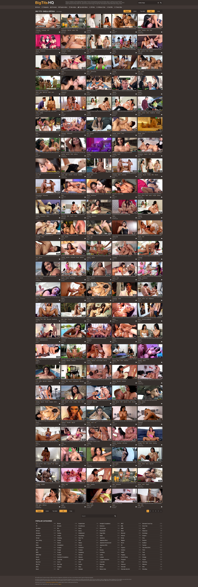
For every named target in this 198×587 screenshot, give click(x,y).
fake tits (69, 30)
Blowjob (59, 526)
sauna (63, 463)
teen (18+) (64, 216)
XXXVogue (89, 425)
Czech (58, 562)
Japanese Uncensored (105, 542)
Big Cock (38, 562)
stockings (38, 236)
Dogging (59, 566)
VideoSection (115, 136)
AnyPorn (37, 156)
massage (44, 30)
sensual (114, 133)
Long (158, 11)
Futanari (81, 550)
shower (67, 463)
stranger (158, 112)
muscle (114, 71)
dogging (51, 401)
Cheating (59, 538)
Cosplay (59, 547)
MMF (122, 528)
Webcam (144, 564)
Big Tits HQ (44, 3)
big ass (37, 51)
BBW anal (45, 92)
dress (139, 401)
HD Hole (92, 7)
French (80, 545)
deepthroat (152, 112)
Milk (122, 526)
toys (139, 505)
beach (119, 154)
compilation (42, 298)
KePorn (113, 280)
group (117, 463)
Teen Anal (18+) (146, 547)
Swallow (144, 542)
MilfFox (113, 53)
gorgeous (94, 216)
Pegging (123, 554)
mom (147, 51)
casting (63, 154)
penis (40, 505)
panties (158, 195)
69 (36, 526)
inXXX (113, 445)
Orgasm (123, 547)
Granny (80, 564)
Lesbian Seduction (104, 559)
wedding (140, 216)
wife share (125, 443)
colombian (38, 30)
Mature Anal (103, 569)
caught (154, 195)
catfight (88, 112)
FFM (48, 30)
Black (37, 569)
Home (37, 7)
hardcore (73, 360)
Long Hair (102, 562)
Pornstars (53, 7)
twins (37, 71)
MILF (153, 174)
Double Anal (82, 523)
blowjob (139, 339)
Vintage (144, 557)
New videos (72, 7)
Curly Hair (59, 559)
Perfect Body (124, 557)
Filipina (80, 542)
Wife (143, 566)
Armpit (37, 538)
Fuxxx (37, 301)
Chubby (59, 540)
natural (41, 278)
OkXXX (37, 136)
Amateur (38, 533)
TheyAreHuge (140, 32)
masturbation (39, 195)
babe (139, 51)
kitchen (114, 443)
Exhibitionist (82, 533)
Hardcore (102, 526)
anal (53, 92)
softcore (70, 174)
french (37, 422)
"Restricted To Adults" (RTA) (52, 582)
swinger (89, 154)
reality (119, 298)
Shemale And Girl (125, 569)
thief (151, 30)
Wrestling (144, 569)
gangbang (89, 339)
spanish (114, 92)
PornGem (63, 94)
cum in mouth (99, 360)
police (143, 195)
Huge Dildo (102, 533)
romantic (80, 174)
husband (92, 51)
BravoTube (63, 32)
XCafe (139, 115)
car (95, 422)
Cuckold (59, 554)
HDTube (88, 74)
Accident (38, 528)
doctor (139, 463)
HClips (113, 74)
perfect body (93, 71)
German (81, 554)
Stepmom (144, 530)
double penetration (44, 339)
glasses (82, 257)
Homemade (103, 528)
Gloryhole (81, 559)
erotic (63, 174)
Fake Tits (81, 538)
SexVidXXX (63, 218)
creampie (115, 257)
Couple (59, 552)
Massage (102, 564)
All (151, 11)
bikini (37, 133)
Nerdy (122, 538)
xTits (36, 197)
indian (139, 30)
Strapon (144, 535)
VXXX (62, 445)
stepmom (64, 422)
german (143, 51)
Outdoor (123, 550)
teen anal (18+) (39, 463)
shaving (155, 443)
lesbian (69, 51)
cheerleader (69, 133)
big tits (118, 133)
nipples (147, 484)
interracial (73, 257)
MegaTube (89, 115)
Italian (101, 535)
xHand (88, 53)
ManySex (114, 115)
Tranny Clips (118, 7)
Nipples (123, 540)
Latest (134, 11)
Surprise (144, 540)
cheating (89, 30)
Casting (59, 533)
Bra (58, 528)
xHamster (114, 94)
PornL (113, 239)
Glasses (81, 557)
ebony (37, 298)
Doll (58, 569)
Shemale (123, 566)
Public (122, 562)
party (139, 71)
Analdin (37, 94)
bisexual (95, 401)
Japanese (102, 538)
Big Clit (37, 559)
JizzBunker (140, 53)
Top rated (142, 11)
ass (37, 174)
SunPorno (140, 239)
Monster (123, 533)
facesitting (72, 278)
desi (148, 30)
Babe (37, 545)
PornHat (37, 32)
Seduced (123, 564)
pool (92, 174)
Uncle (143, 554)
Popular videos (62, 7)
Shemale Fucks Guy (147, 523)
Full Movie (81, 547)
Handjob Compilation (105, 523)
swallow (144, 30)
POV (42, 319)
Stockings (144, 533)
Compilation (60, 545)
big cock (49, 319)
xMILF (37, 259)
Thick (143, 550)
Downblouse (82, 526)
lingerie (151, 51)
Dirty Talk (59, 564)
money (139, 381)
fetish (143, 463)
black (114, 401)
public (139, 112)
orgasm (146, 154)
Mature (101, 566)
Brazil (58, 530)
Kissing (101, 550)
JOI (100, 547)
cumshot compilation (146, 319)
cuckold (43, 484)
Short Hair (144, 526)
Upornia (88, 136)
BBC (114, 195)
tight (66, 174)
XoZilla (113, 177)
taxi (88, 133)
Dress (80, 528)
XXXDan (113, 32)
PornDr (37, 425)
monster (93, 278)
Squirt (143, 528)
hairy (63, 195)
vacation (114, 154)
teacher (140, 92)
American (38, 535)
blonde (139, 133)
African (38, 530)
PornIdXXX (63, 507)
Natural (123, 535)
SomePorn (89, 177)
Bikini (37, 566)
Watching (144, 562)
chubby (41, 112)
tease (139, 195)
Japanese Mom (104, 540)
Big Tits (38, 564)
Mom (122, 530)
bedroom (45, 505)
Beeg (62, 486)
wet (147, 298)
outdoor (143, 112)
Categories (45, 7)
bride (88, 51)
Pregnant (123, 559)
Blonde (59, 523)
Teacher (144, 545)
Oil (121, 545)
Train (143, 552)
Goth (80, 562)
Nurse (122, 542)
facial (77, 257)
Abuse (60, 584)
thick (83, 401)
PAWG (122, 552)
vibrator (56, 463)
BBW (49, 92)
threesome (64, 30)
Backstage (38, 547)
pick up (75, 154)
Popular (127, 11)
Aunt (37, 542)
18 (87, 463)
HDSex (37, 53)
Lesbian (102, 557)
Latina (101, 554)
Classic (59, 542)
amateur (140, 174)
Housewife (102, 530)
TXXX (37, 74)
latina (73, 30)
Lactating (102, 552)
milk (118, 278)
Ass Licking (39, 540)
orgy (114, 30)
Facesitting (81, 535)
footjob (46, 401)
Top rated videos (83, 7)
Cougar (59, 550)
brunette (134, 401)
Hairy (80, 566)
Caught (59, 535)
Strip (143, 538)
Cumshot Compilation (62, 557)
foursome (64, 133)
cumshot (64, 360)
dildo (114, 484)
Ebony (80, 530)
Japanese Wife (103, 545)
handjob (38, 319)
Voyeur (144, 559)
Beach (37, 557)
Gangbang (81, 552)
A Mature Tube (100, 7)
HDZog (88, 197)
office (118, 360)
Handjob (81, 569)
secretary (119, 443)
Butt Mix (110, 7)
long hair (70, 319)
